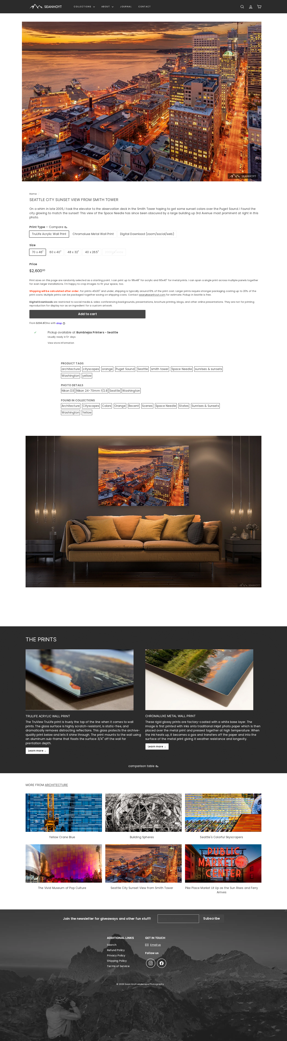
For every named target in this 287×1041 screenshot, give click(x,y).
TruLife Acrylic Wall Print (49, 234)
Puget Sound (125, 369)
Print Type (46, 227)
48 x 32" (73, 252)
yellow (87, 376)
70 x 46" (37, 252)
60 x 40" (55, 252)
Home (33, 194)
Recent (134, 406)
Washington (70, 376)
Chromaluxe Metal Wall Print (93, 234)
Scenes (147, 406)
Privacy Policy (116, 955)
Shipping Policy (117, 961)
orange (107, 369)
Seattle (143, 369)
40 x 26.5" (92, 252)
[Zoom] (141, 101)
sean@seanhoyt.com (152, 294)
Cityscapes (91, 406)
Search (111, 945)
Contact (144, 6)
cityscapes (91, 369)
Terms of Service (118, 966)
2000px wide (114, 252)
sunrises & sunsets (208, 369)
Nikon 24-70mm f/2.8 (91, 391)
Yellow (87, 413)
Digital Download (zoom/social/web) (147, 234)
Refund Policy (116, 950)
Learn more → (37, 750)
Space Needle (182, 369)
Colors (106, 406)
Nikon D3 (68, 391)
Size (32, 245)
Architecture (71, 406)
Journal (126, 6)
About (106, 6)
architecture (71, 369)
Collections (83, 6)
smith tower (160, 369)
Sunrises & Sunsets (205, 406)
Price (33, 264)
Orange (120, 406)
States (184, 406)
